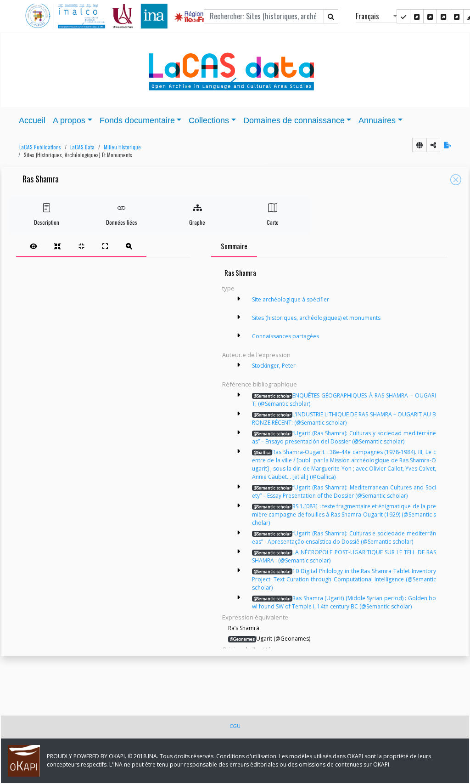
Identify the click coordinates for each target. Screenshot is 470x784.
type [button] (228, 288)
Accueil (32, 120)
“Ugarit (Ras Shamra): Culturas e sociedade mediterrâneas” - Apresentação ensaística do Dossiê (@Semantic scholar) (344, 537)
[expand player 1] (57, 246)
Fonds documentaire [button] (137, 120)
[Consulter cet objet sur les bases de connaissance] (419, 145)
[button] (38, 147)
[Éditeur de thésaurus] (430, 16)
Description (46, 222)
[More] (238, 299)
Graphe (197, 222)
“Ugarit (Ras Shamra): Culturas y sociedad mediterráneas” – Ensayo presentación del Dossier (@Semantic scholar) (344, 437)
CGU (235, 725)
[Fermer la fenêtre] (455, 179)
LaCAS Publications (40, 147)
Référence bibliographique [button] (259, 384)
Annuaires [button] (377, 120)
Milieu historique (122, 147)
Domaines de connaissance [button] (294, 120)
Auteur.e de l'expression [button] (256, 355)
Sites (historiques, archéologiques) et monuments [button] (78, 155)
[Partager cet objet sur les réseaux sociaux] (433, 145)
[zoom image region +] (129, 246)
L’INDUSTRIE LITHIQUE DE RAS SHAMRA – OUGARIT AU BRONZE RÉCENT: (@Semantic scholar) (344, 418)
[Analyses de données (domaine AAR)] (443, 16)
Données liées (121, 222)
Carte (273, 222)
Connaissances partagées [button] (285, 336)
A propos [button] (69, 120)
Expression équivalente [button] (255, 617)
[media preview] (33, 246)
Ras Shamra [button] (40, 179)
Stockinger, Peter (274, 365)
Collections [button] (209, 120)
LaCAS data (82, 147)
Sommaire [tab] (234, 246)
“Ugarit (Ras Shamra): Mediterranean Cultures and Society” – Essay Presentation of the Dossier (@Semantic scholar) (344, 491)
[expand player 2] (81, 246)
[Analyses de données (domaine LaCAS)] (457, 16)
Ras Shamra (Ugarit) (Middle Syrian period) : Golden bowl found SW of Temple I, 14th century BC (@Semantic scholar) (344, 602)
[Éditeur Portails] (403, 16)
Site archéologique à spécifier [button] (290, 299)
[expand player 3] (105, 246)
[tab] (81, 246)
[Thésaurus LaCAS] (417, 16)
